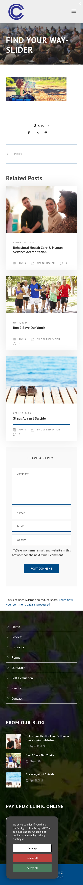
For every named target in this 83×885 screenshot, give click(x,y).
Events (16, 688)
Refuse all (32, 858)
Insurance (18, 647)
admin (22, 263)
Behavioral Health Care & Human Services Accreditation (38, 249)
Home (16, 627)
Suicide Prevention (48, 339)
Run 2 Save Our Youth (29, 327)
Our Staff (18, 668)
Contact (17, 698)
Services (17, 637)
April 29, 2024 (22, 413)
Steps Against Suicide (29, 418)
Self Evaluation (22, 678)
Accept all (32, 868)
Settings (32, 848)
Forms (16, 657)
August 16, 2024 (23, 242)
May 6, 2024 (20, 322)
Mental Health (46, 263)
